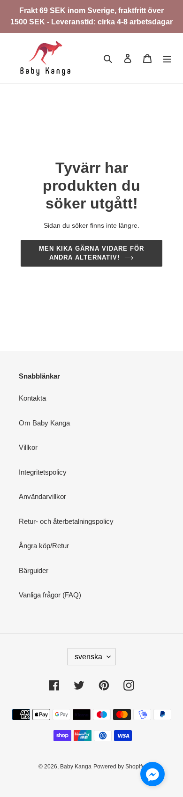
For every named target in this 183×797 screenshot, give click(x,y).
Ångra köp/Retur (44, 546)
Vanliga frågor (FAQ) (50, 595)
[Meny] (167, 58)
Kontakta (32, 398)
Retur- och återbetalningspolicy (66, 521)
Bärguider (33, 570)
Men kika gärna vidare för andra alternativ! (91, 253)
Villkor (28, 447)
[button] (152, 776)
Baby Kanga (76, 766)
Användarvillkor (42, 496)
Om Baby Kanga (44, 423)
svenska (88, 657)
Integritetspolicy (43, 472)
